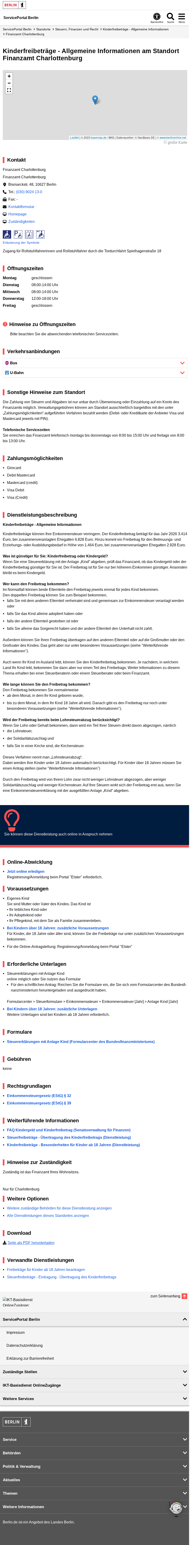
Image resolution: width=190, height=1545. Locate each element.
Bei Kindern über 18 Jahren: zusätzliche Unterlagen (52, 1009)
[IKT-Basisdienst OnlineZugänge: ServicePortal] (23, 1301)
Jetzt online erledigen (25, 871)
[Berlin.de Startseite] (14, 5)
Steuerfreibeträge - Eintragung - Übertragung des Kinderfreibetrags (61, 1277)
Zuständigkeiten (21, 222)
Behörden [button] (12, 1453)
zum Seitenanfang (165, 1296)
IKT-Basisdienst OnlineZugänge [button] (32, 1385)
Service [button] (9, 1439)
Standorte (43, 29)
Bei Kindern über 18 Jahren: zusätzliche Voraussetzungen (58, 928)
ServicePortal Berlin (17, 29)
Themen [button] (10, 1493)
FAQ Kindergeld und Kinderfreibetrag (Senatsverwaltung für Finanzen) (68, 1130)
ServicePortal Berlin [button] (21, 1319)
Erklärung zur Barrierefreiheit (30, 1358)
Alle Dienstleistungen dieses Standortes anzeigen (48, 1216)
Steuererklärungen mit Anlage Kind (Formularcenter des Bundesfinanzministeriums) (81, 1042)
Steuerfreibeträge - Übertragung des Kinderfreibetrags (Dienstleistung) (69, 1137)
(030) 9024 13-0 (29, 192)
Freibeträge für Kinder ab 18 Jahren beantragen (46, 1270)
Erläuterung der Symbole (21, 242)
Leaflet (74, 137)
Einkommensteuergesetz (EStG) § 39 (39, 1103)
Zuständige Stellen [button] (20, 1372)
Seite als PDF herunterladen (31, 1243)
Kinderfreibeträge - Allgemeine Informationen (136, 29)
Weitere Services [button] (18, 1399)
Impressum (15, 1332)
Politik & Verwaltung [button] (21, 1466)
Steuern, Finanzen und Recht (76, 29)
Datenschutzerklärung (24, 1345)
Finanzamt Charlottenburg (25, 34)
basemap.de (99, 137)
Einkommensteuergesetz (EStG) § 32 (39, 1096)
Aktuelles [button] (11, 1480)
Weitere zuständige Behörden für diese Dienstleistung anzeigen (59, 1208)
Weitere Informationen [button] (23, 1507)
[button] (95, 100)
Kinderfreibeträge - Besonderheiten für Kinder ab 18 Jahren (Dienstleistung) (73, 1145)
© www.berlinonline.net (171, 137)
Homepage (17, 214)
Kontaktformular (21, 207)
